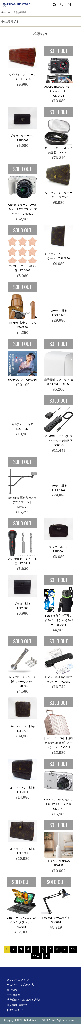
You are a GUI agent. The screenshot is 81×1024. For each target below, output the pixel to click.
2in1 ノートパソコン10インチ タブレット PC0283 (21, 922)
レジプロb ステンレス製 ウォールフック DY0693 (23, 681)
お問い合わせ (15, 1010)
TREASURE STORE (16, 4)
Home (7, 12)
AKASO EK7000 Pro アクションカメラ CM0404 (58, 91)
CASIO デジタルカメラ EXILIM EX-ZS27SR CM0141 (59, 804)
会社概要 (12, 989)
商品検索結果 (19, 12)
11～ (36, 956)
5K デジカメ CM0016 (22, 379)
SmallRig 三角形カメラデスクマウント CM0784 (22, 502)
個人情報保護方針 (18, 1005)
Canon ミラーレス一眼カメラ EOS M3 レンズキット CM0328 (22, 209)
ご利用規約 (13, 995)
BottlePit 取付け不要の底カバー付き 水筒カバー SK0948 (58, 620)
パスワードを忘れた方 (20, 984)
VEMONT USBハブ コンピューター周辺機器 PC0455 (60, 441)
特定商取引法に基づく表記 (23, 999)
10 (73, 949)
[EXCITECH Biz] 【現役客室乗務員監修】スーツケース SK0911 (58, 743)
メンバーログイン (18, 979)
